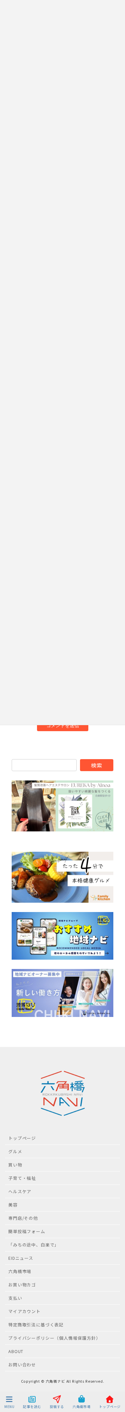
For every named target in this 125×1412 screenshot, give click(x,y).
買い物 (15, 1165)
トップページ (22, 1138)
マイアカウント (24, 1311)
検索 (96, 765)
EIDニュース (20, 1258)
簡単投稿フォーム (26, 1231)
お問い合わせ (22, 1364)
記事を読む (32, 1406)
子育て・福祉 (22, 1178)
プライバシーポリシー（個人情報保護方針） (54, 1338)
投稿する (57, 1406)
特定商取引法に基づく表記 (36, 1324)
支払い (15, 1298)
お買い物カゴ (22, 1284)
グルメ (15, 1151)
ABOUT (15, 1351)
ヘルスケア (19, 1191)
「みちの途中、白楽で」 (33, 1244)
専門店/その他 (23, 1218)
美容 (13, 1204)
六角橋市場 (19, 1271)
